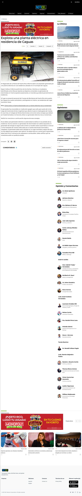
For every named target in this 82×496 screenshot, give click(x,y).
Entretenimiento (51, 13)
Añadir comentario (46, 147)
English (30, 483)
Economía (27, 13)
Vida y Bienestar (61, 13)
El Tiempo (70, 13)
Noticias (19, 13)
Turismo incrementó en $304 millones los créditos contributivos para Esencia (67, 56)
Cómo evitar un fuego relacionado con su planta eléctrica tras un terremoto (27, 105)
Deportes (42, 13)
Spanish (30, 481)
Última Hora (11, 13)
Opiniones (34, 13)
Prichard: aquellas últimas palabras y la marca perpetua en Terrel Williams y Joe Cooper (68, 173)
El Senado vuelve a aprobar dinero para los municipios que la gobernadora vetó (67, 69)
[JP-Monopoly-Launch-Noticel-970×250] (27, 29)
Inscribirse (77, 2)
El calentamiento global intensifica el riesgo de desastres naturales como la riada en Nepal (68, 82)
